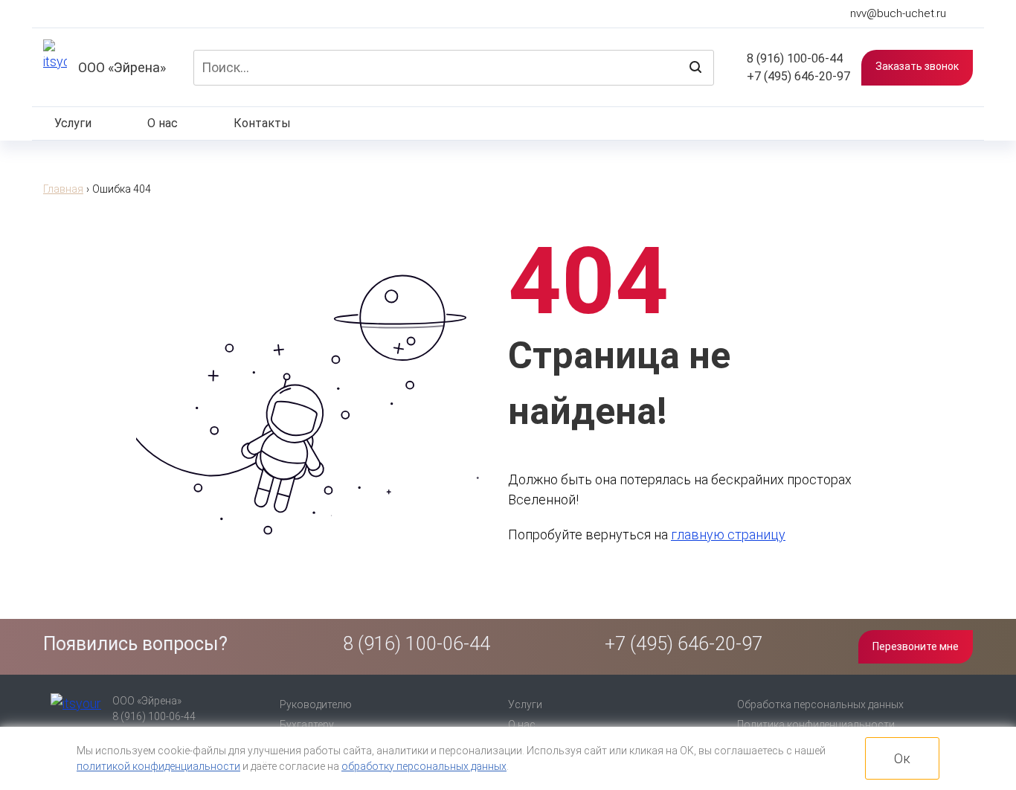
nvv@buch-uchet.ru (898, 13)
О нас (162, 123)
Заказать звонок (917, 66)
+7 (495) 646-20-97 (797, 76)
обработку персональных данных (424, 766)
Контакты (262, 123)
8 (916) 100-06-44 (793, 58)
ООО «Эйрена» (122, 67)
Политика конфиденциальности (816, 724)
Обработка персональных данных (820, 704)
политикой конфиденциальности (158, 766)
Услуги (72, 123)
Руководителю (316, 704)
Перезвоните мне (915, 646)
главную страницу (728, 534)
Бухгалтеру (307, 724)
